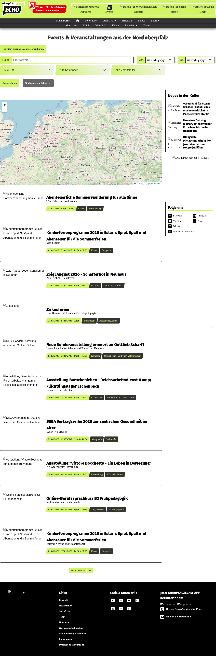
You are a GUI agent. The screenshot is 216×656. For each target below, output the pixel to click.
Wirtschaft (100, 25)
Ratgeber (129, 25)
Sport (154, 20)
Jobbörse (85, 11)
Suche (174, 11)
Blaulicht (127, 20)
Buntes (141, 20)
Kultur (115, 25)
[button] (4, 104)
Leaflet (139, 183)
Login (202, 11)
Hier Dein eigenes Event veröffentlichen (23, 49)
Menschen (71, 25)
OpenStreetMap (154, 183)
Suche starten (10, 83)
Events (109, 11)
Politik (86, 25)
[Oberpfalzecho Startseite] (13, 15)
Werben (138, 11)
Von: (141, 60)
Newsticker (91, 20)
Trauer (146, 25)
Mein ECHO (63, 20)
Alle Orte (108, 20)
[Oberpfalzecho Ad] (48, 9)
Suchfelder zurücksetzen (38, 83)
